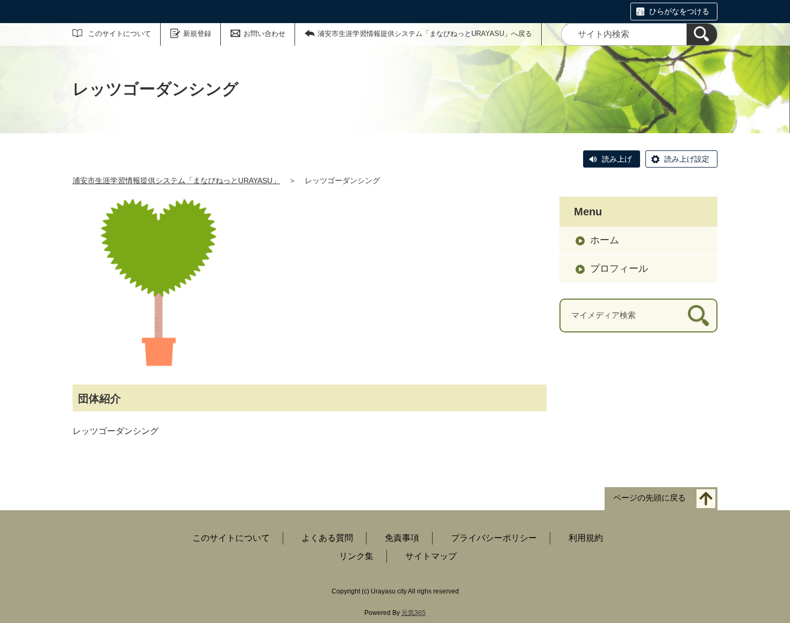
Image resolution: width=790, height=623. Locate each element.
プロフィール (619, 268)
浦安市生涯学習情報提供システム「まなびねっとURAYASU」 (176, 180)
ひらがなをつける (679, 11)
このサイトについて (119, 34)
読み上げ (617, 159)
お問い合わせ (264, 34)
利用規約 (586, 537)
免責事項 (402, 537)
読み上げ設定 (686, 159)
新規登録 (197, 34)
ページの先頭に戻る (649, 498)
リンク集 (356, 556)
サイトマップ (431, 556)
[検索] (701, 34)
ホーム (604, 240)
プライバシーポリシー (494, 537)
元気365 (413, 613)
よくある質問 (327, 537)
